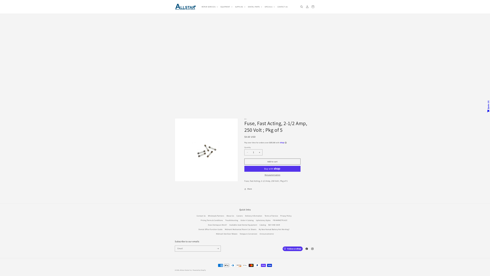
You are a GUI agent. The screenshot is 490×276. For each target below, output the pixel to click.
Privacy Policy (285, 216)
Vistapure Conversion (248, 234)
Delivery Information (253, 216)
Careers (239, 216)
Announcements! (267, 234)
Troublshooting (231, 220)
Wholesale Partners (216, 216)
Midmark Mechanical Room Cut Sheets (240, 229)
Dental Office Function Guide (210, 229)
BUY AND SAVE (274, 225)
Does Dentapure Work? (217, 225)
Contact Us (201, 216)
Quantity (247, 147)
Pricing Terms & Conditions (212, 220)
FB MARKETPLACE (280, 220)
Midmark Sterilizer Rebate (226, 234)
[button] (209, 6)
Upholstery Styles (263, 220)
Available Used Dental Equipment (243, 225)
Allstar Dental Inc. (186, 270)
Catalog (263, 225)
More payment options (272, 175)
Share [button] (249, 189)
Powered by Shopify (199, 270)
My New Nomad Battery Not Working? (274, 229)
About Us (230, 216)
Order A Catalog (247, 220)
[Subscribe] (218, 249)
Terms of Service (271, 216)
